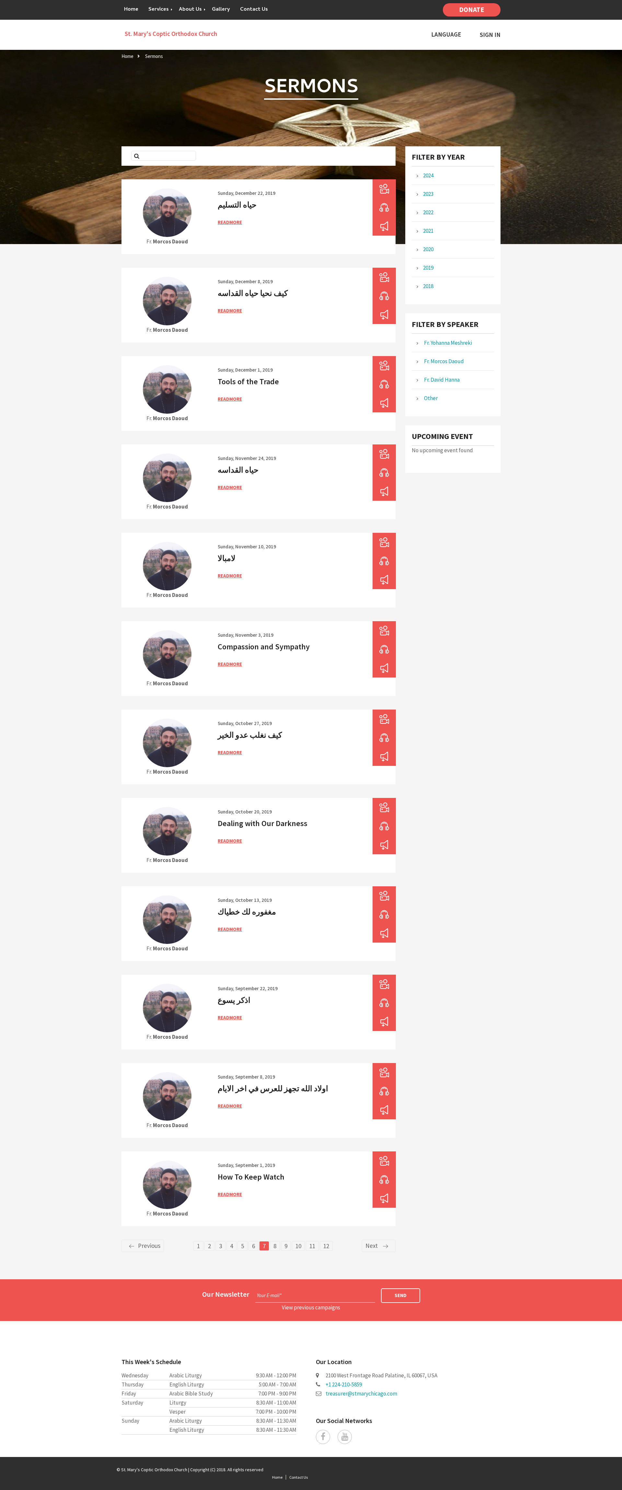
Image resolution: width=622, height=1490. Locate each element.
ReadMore (230, 222)
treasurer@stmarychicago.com (361, 1393)
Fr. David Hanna (441, 379)
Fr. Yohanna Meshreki (447, 342)
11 (312, 1246)
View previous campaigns (311, 1307)
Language (446, 34)
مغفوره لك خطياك (247, 912)
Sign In (490, 35)
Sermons (154, 56)
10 (298, 1246)
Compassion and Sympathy (264, 647)
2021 (428, 230)
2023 (428, 193)
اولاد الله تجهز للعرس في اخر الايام (273, 1088)
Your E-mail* (269, 1295)
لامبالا (227, 558)
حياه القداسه (238, 470)
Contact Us (254, 10)
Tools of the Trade (248, 381)
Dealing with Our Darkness (262, 823)
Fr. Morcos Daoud (443, 361)
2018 (428, 286)
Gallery (221, 10)
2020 (428, 249)
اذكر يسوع (234, 1000)
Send (401, 1295)
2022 (428, 212)
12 (326, 1246)
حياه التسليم (237, 205)
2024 (428, 175)
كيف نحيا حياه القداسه (253, 293)
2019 (428, 267)
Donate (471, 9)
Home (131, 10)
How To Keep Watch (251, 1177)
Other (430, 398)
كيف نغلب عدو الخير (250, 735)
